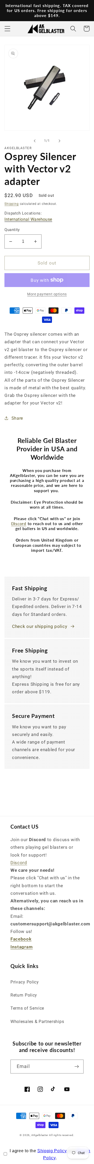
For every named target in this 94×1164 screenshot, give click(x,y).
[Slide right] (59, 141)
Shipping (11, 204)
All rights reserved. (61, 1135)
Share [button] (17, 418)
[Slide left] (34, 141)
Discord (18, 862)
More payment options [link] (47, 294)
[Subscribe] (76, 1067)
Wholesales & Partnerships (37, 1021)
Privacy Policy (24, 982)
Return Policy (23, 995)
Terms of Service (27, 1008)
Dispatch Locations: (28, 216)
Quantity (12, 229)
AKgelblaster (39, 1135)
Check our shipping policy (39, 626)
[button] (7, 28)
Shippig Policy (52, 1151)
